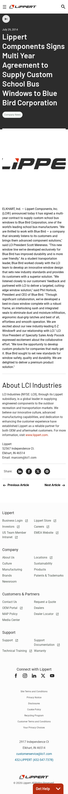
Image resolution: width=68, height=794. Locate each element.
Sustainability (43, 563)
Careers (39, 526)
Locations (41, 557)
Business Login (12, 520)
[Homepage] (23, 7)
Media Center (11, 620)
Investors (8, 526)
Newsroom (9, 581)
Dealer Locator (44, 614)
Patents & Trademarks (48, 575)
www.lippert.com (37, 435)
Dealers (39, 608)
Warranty (40, 651)
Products (40, 569)
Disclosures (34, 703)
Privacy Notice (34, 697)
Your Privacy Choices (34, 727)
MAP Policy (10, 614)
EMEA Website (44, 532)
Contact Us (9, 602)
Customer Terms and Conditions (34, 721)
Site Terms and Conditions (34, 691)
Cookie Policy (34, 709)
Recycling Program (34, 715)
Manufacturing (12, 569)
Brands (7, 575)
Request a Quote (45, 602)
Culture (7, 563)
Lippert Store (43, 520)
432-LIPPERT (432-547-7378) (34, 760)
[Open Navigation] (4, 7)
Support (8, 640)
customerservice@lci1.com (34, 754)
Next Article (53, 485)
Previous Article (18, 485)
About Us (8, 557)
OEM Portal (10, 608)
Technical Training (15, 651)
